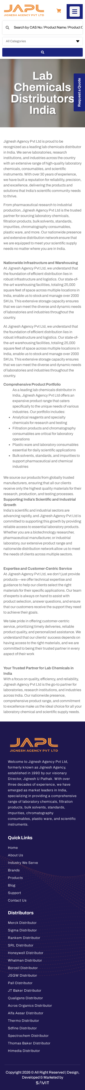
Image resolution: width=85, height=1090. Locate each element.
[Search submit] (42, 52)
